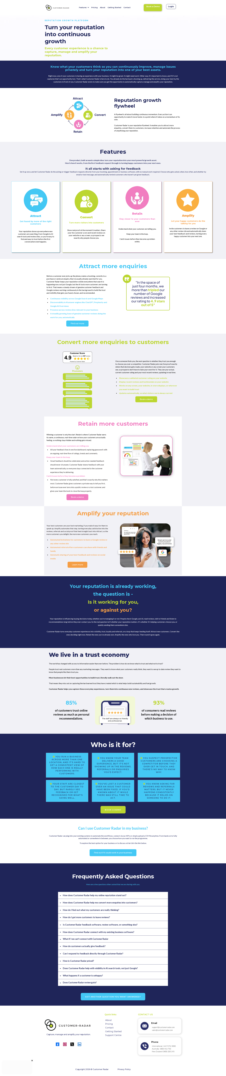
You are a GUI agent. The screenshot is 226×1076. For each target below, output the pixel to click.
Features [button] (83, 7)
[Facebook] (57, 1044)
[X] (72, 1044)
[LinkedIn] (79, 1044)
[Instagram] (65, 1044)
